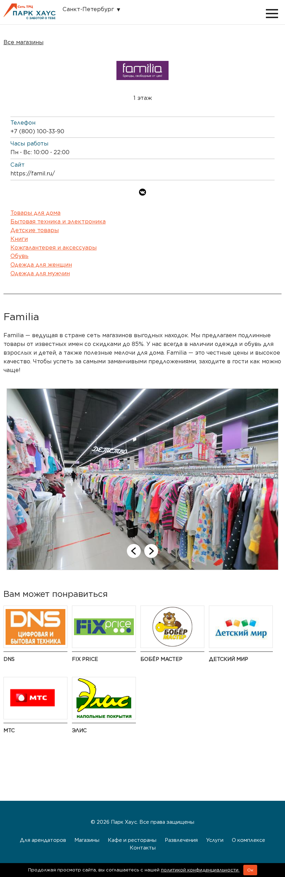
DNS (9, 659)
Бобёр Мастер (161, 659)
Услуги (214, 840)
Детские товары (34, 230)
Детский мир (228, 659)
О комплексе (248, 840)
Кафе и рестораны (132, 840)
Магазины (86, 840)
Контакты (143, 848)
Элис (79, 730)
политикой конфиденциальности (200, 869)
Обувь (19, 256)
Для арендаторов (43, 840)
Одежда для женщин (41, 264)
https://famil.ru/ (32, 173)
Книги (19, 239)
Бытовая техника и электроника (58, 221)
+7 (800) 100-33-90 (37, 131)
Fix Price (85, 659)
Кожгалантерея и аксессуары (53, 247)
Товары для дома (35, 213)
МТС (9, 730)
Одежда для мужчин (40, 273)
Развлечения (181, 840)
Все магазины (23, 42)
